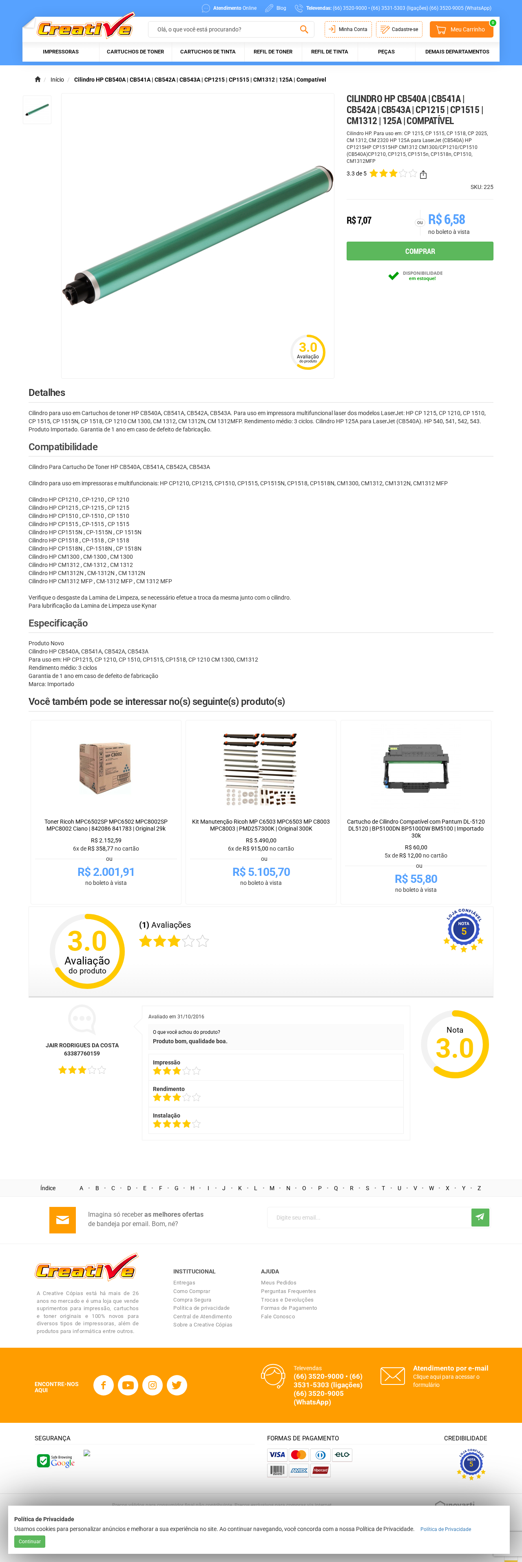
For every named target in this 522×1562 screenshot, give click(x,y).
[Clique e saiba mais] (87, 1452)
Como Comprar (191, 1291)
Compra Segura (192, 1300)
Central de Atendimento (202, 1316)
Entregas (184, 1283)
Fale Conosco (278, 1316)
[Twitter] (177, 1385)
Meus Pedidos (278, 1283)
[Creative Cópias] (82, 25)
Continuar (30, 1541)
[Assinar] (480, 1217)
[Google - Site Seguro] (55, 1460)
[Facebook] (103, 1385)
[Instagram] (152, 1385)
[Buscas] (304, 30)
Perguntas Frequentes (288, 1291)
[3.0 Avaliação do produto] (308, 370)
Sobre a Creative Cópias (203, 1325)
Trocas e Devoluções (287, 1300)
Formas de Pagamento (289, 1308)
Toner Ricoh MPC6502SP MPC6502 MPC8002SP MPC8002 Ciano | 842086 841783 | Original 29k (106, 825)
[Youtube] (128, 1385)
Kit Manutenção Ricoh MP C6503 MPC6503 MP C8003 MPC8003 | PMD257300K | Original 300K (261, 825)
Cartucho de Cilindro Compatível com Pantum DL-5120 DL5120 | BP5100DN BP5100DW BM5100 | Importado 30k (416, 828)
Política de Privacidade (445, 1529)
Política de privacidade (201, 1308)
